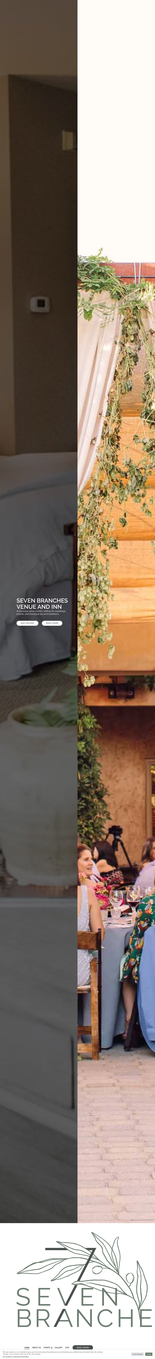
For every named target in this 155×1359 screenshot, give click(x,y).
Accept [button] (149, 1354)
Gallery (58, 1348)
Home (26, 1348)
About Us (36, 1348)
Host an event (27, 623)
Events (47, 1348)
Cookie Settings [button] (137, 1354)
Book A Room (83, 1348)
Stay (67, 1348)
